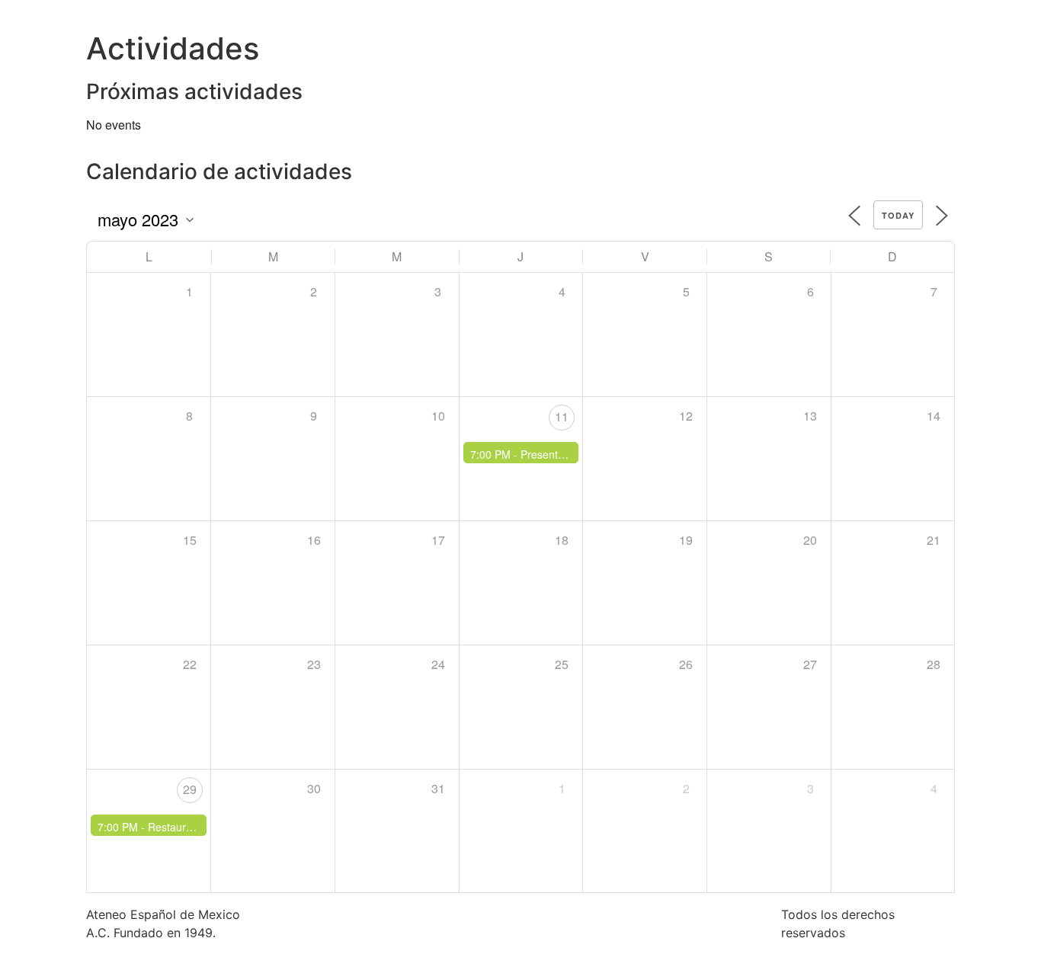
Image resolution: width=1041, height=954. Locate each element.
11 (562, 416)
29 (190, 789)
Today (898, 215)
